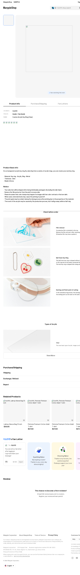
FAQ (73, 539)
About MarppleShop (25, 535)
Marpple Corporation (10, 535)
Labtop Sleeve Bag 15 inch (13, 424)
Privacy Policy (53, 535)
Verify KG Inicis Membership (22, 556)
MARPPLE (17, 2)
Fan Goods (21, 114)
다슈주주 (14, 111)
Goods (14, 114)
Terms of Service (40, 535)
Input (21, 462)
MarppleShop (7, 2)
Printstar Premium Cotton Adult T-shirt (39, 425)
